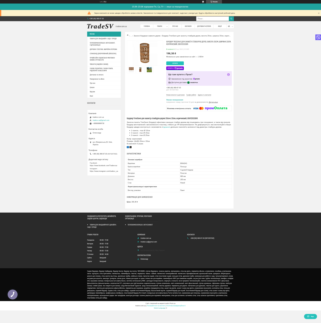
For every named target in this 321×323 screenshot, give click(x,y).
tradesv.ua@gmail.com (101, 120)
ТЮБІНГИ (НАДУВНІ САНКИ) (99, 64)
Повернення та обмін (97, 79)
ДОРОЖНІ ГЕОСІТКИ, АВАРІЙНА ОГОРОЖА (103, 49)
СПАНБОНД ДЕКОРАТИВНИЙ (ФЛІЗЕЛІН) (103, 54)
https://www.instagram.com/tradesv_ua (104, 171)
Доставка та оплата (204, 26)
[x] (131, 148)
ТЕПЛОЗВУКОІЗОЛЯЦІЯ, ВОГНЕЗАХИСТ (140, 225)
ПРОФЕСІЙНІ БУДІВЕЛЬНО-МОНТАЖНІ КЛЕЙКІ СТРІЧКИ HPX (102, 59)
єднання (166, 127)
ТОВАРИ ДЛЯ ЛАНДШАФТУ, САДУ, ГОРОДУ (103, 39)
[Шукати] (231, 18)
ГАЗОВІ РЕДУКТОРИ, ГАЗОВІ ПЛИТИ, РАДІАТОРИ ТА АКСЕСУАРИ (101, 70)
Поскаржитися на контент (156, 306)
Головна (147, 26)
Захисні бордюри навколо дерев (147, 36)
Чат (312, 316)
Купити (175, 63)
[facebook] (128, 148)
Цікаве (92, 87)
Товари (159, 26)
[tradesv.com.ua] (100, 26)
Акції (220, 26)
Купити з (170, 68)
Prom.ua (172, 303)
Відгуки (92, 92)
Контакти (188, 26)
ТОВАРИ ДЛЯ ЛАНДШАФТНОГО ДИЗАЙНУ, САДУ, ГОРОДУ (101, 226)
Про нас (175, 26)
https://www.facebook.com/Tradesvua (103, 165)
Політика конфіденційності (176, 306)
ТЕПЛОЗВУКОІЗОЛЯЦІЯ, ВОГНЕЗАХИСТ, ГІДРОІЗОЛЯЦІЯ (102, 44)
